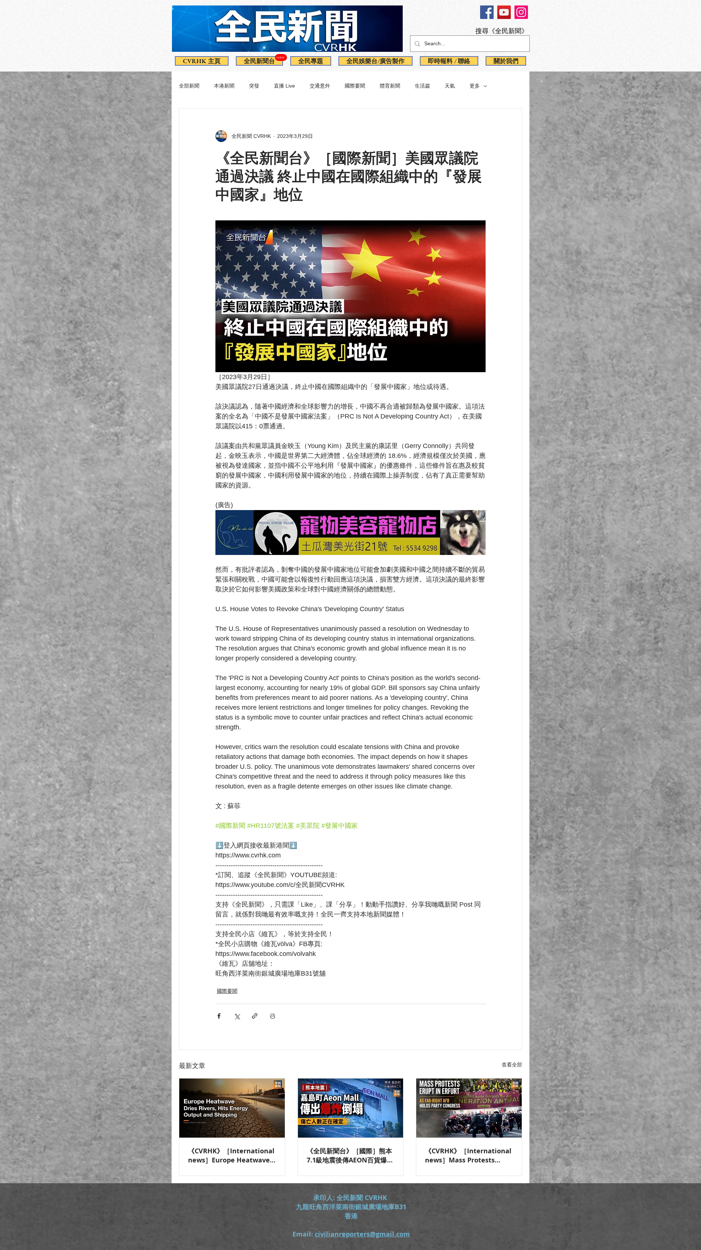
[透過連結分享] (254, 1015)
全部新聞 (189, 86)
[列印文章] (272, 1015)
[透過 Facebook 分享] (218, 1015)
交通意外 (320, 86)
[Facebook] (487, 12)
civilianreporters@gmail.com (362, 1234)
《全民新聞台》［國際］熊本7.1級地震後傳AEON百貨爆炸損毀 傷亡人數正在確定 (350, 1155)
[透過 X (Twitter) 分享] (236, 1015)
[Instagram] (521, 12)
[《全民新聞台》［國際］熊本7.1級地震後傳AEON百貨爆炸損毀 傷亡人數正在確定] (350, 1108)
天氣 (450, 86)
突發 (254, 86)
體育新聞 (390, 86)
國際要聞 (355, 86)
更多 (475, 86)
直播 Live (284, 86)
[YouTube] (504, 12)
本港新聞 (224, 86)
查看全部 (512, 1065)
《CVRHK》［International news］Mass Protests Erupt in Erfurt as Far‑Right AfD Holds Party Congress (468, 1155)
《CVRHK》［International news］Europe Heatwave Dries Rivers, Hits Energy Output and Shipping (231, 1155)
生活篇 (422, 86)
